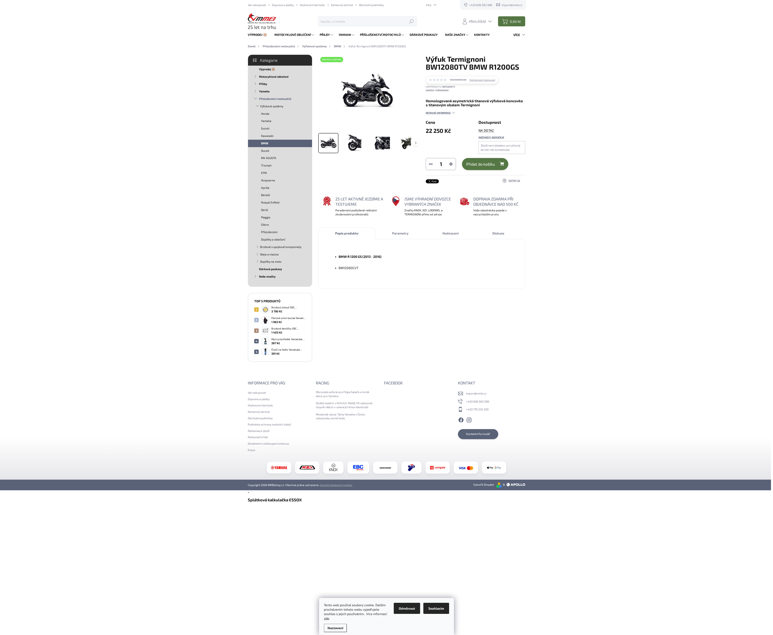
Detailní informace (438, 112)
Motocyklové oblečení (273, 76)
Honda (265, 113)
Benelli (265, 195)
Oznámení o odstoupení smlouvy (268, 443)
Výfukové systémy (271, 106)
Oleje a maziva (269, 254)
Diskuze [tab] (498, 233)
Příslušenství (269, 232)
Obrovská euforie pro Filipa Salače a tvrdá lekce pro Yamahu (342, 394)
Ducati (265, 150)
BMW (264, 143)
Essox (251, 450)
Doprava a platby (283, 5)
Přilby (263, 84)
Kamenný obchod (342, 5)
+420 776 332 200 (477, 409)
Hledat (411, 21)
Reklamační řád (258, 437)
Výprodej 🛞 (267, 69)
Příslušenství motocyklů (275, 98)
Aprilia (265, 187)
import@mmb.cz (476, 393)
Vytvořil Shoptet (483, 484)
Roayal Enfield (270, 202)
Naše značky (267, 276)
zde (326, 618)
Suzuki (265, 128)
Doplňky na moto (270, 261)
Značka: (437, 90)
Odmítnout (407, 608)
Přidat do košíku (480, 164)
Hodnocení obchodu (312, 5)
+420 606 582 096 (477, 401)
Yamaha (264, 91)
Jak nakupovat (257, 5)
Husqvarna (268, 180)
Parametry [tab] (400, 233)
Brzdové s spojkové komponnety (280, 247)
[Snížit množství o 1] (431, 164)
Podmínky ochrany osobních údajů (269, 424)
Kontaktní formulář (478, 434)
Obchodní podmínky (371, 5)
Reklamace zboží (258, 431)
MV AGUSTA (268, 158)
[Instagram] (469, 419)
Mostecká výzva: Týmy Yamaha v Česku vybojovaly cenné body (340, 416)
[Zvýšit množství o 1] (451, 164)
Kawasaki (267, 135)
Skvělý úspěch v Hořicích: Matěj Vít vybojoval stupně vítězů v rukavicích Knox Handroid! (344, 405)
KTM (264, 172)
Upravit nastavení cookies (336, 485)
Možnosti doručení (491, 137)
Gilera (265, 224)
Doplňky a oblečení (273, 239)
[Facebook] (461, 419)
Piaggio (265, 217)
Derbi (264, 210)
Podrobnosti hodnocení (482, 79)
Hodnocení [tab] (450, 233)
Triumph (266, 165)
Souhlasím (436, 608)
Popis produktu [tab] (346, 233)
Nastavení (335, 628)
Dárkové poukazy (270, 269)
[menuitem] (259, 35)
